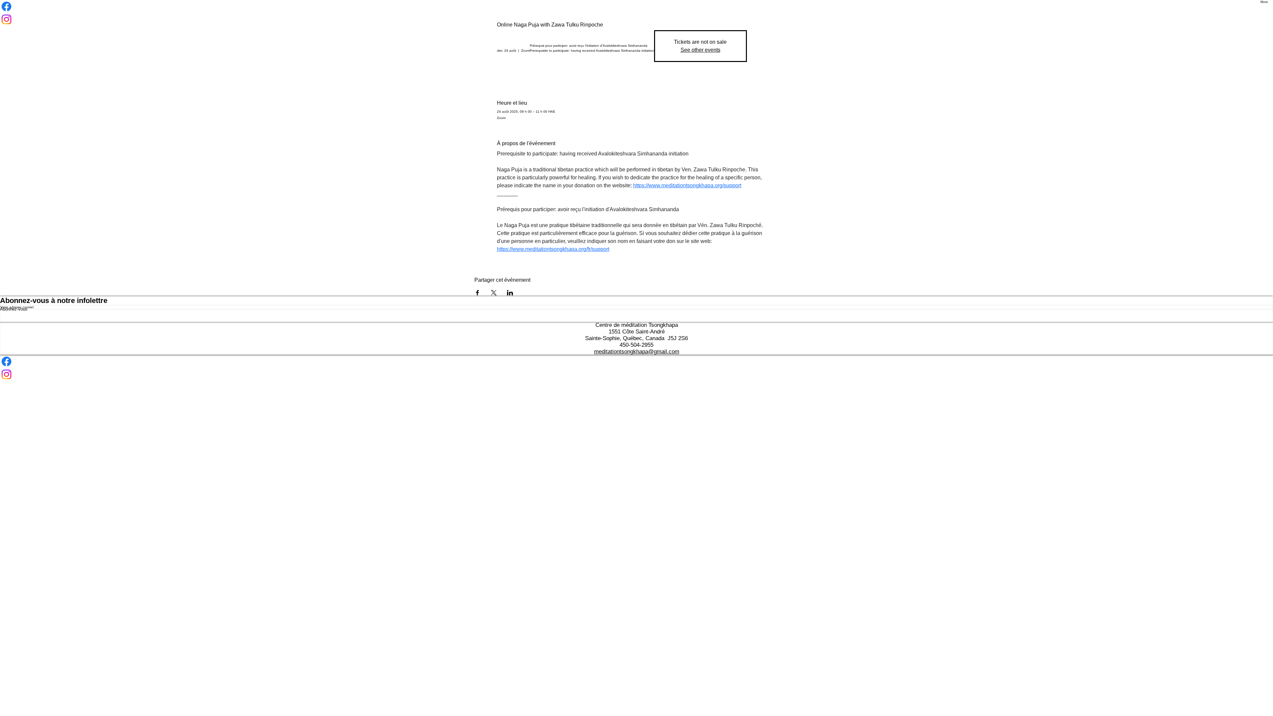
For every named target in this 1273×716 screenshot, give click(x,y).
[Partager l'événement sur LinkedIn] (510, 292)
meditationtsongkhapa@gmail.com (636, 351)
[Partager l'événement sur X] (494, 292)
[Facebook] (636, 361)
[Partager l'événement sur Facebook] (477, 292)
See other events (700, 50)
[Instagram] (636, 374)
